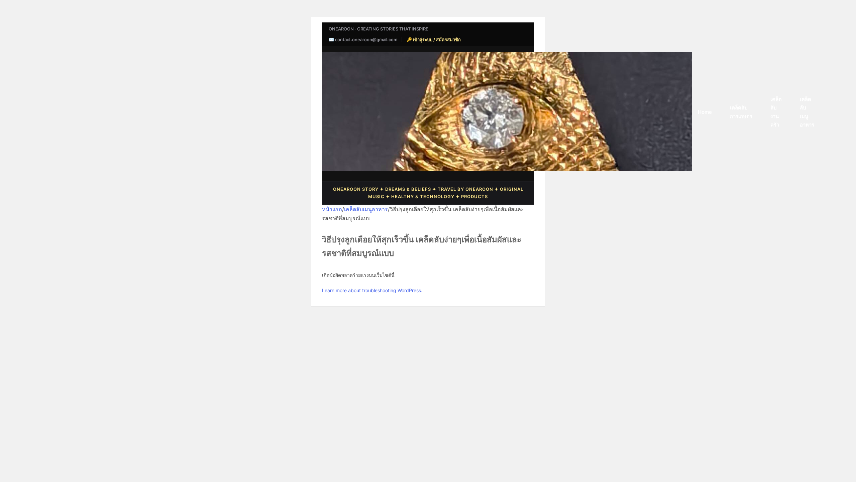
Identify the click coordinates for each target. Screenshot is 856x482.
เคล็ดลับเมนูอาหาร (807, 112)
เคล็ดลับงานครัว (776, 112)
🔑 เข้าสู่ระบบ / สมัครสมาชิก (434, 39)
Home (705, 112)
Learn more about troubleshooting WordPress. (372, 290)
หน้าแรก (332, 209)
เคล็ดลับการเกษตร (741, 111)
